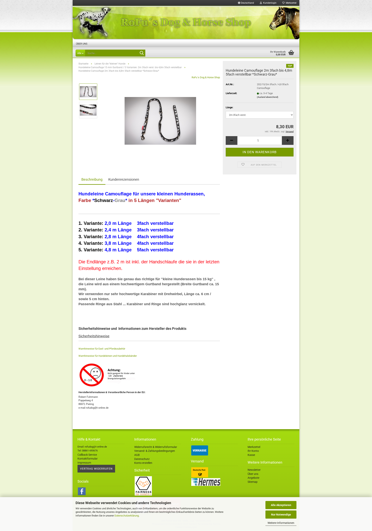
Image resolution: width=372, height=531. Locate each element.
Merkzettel (290, 3)
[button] (246, 3)
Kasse (251, 454)
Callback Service (87, 454)
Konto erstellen (143, 462)
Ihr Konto (253, 450)
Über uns (81, 43)
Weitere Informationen (281, 522)
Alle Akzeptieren (281, 505)
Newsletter (254, 469)
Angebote (253, 477)
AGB (137, 454)
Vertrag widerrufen (96, 468)
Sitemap (252, 481)
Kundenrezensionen (123, 179)
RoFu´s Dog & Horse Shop (206, 77)
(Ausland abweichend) (267, 97)
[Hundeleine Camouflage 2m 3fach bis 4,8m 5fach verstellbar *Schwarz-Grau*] (160, 119)
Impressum (84, 462)
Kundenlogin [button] (269, 3)
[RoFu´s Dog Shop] (186, 23)
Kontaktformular (88, 458)
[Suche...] (141, 53)
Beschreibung (91, 179)
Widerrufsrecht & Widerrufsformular (155, 447)
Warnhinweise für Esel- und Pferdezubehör (101, 348)
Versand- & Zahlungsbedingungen (154, 450)
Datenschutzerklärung (127, 515)
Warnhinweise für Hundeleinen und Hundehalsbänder (107, 355)
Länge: (229, 107)
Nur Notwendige (281, 514)
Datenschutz (142, 459)
